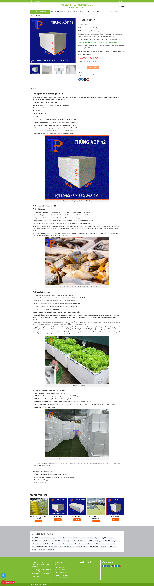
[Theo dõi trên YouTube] (120, 566)
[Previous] (33, 40)
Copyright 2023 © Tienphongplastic (38, 584)
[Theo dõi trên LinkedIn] (117, 566)
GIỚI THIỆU (107, 11)
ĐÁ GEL (81, 11)
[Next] (72, 40)
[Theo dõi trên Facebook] (118, 1)
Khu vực (80, 61)
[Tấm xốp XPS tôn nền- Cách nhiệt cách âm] (96, 506)
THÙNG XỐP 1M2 (77, 517)
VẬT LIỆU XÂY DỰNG (57, 11)
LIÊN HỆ (116, 11)
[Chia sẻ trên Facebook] (79, 79)
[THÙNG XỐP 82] (115, 506)
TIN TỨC (98, 11)
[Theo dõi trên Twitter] (109, 566)
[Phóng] (32, 61)
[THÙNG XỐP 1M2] (77, 506)
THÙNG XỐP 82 (115, 517)
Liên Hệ (39, 521)
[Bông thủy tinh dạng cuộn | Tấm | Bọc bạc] (39, 506)
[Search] (122, 11)
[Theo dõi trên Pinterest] (123, 1)
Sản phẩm (37, 15)
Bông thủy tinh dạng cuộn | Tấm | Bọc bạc (38, 517)
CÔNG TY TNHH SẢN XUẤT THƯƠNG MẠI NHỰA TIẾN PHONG (77, 6)
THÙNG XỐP (89, 11)
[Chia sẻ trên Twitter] (82, 79)
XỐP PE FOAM (71, 11)
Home (31, 15)
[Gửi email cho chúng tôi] (121, 1)
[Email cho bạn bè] (85, 79)
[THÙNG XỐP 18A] (58, 506)
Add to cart (93, 67)
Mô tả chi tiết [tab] (35, 88)
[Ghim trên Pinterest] (88, 79)
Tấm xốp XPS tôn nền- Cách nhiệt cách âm (96, 517)
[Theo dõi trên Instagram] (119, 1)
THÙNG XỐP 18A (57, 517)
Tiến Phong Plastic (35, 1)
